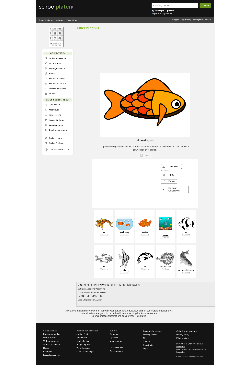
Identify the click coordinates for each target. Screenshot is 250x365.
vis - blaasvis (165, 267)
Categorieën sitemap (152, 331)
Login (145, 348)
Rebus (46, 348)
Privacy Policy (182, 334)
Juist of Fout (82, 334)
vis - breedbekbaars (186, 270)
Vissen (70, 20)
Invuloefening (83, 341)
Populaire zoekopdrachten (162, 14)
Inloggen (175, 20)
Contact (195, 20)
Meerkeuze (82, 337)
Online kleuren (116, 347)
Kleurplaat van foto (51, 355)
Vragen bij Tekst (84, 344)
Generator (114, 334)
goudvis (145, 232)
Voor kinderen (116, 341)
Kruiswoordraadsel (51, 334)
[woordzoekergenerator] (56, 47)
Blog (145, 338)
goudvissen (124, 232)
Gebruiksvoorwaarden (186, 331)
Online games (116, 351)
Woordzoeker (49, 337)
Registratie (148, 345)
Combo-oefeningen (85, 351)
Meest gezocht (150, 334)
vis (76, 20)
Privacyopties (182, 338)
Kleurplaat (48, 351)
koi (104, 232)
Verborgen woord (51, 341)
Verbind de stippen (51, 344)
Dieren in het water (55, 20)
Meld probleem (205, 20)
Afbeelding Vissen (94, 289)
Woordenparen (83, 348)
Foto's (171, 11)
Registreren (185, 20)
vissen (165, 235)
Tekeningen (159, 11)
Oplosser (114, 337)
